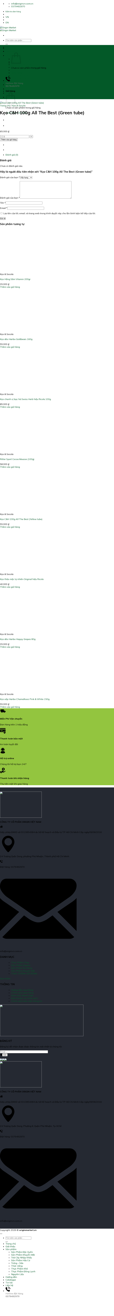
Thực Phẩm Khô (19, 75)
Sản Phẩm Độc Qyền (22, 58)
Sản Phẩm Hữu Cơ (20, 67)
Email (3, 208)
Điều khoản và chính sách (24, 998)
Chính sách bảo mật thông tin (26, 1001)
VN (7, 17)
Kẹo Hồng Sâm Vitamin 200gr (15, 279)
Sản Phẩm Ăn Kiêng (21, 968)
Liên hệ (9, 1285)
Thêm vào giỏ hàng (9, 140)
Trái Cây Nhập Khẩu (21, 64)
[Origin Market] (8, 29)
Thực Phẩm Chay (20, 962)
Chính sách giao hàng (22, 992)
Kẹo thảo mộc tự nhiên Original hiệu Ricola (22, 579)
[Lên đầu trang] (1, 1233)
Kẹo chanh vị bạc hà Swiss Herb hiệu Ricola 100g (25, 399)
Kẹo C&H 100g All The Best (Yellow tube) (21, 519)
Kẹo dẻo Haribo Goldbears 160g (16, 339)
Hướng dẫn (11, 84)
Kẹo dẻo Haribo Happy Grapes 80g (17, 639)
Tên (3, 202)
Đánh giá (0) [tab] (12, 154)
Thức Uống (17, 72)
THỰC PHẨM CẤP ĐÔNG (24, 973)
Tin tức (9, 1282)
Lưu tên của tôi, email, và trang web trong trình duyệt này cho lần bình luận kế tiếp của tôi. (49, 213)
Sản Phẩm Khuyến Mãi (23, 61)
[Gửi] (7, 44)
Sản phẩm (11, 55)
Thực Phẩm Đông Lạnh (23, 78)
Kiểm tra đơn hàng (13, 11)
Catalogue (11, 88)
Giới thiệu (10, 51)
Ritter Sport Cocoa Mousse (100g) (17, 459)
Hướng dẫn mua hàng (22, 990)
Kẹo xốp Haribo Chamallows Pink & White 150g (24, 699)
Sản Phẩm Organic (21, 965)
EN (7, 22)
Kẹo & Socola (18, 105)
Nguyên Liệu (17, 81)
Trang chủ (11, 47)
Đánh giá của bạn (10, 177)
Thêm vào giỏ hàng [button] (10, 287)
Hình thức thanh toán (22, 995)
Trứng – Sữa (17, 70)
